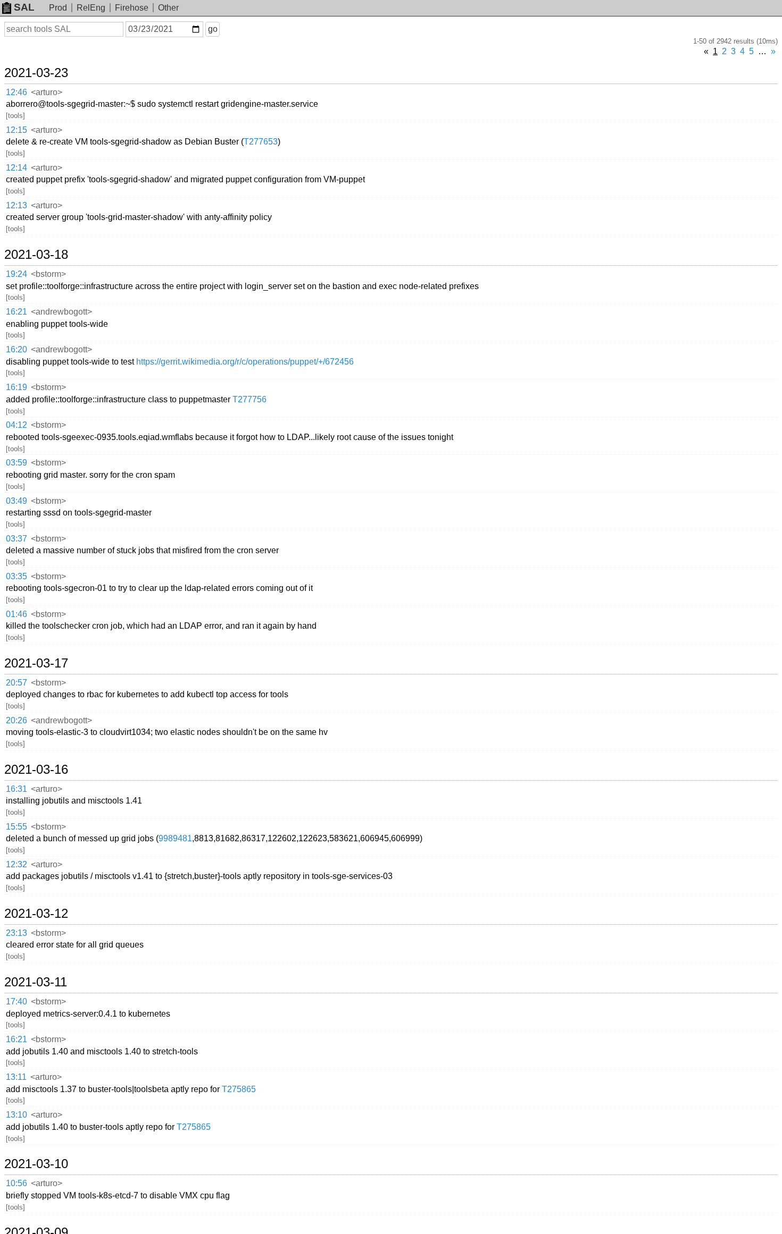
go (213, 28)
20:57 (16, 682)
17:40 (16, 1001)
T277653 (261, 141)
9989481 (175, 838)
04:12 (16, 424)
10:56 (16, 1183)
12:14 (16, 167)
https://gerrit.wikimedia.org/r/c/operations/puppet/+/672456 (245, 361)
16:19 (16, 387)
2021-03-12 (36, 913)
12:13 (16, 205)
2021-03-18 (36, 254)
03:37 (16, 538)
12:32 (16, 864)
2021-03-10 (36, 1164)
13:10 (16, 1114)
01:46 (16, 614)
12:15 (16, 129)
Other (168, 7)
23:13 (16, 932)
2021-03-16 (36, 769)
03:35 (16, 576)
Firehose (131, 7)
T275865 (239, 1089)
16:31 (16, 788)
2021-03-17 (36, 663)
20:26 (16, 720)
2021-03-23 (36, 73)
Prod (58, 7)
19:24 (16, 273)
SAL (24, 7)
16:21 (16, 311)
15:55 (16, 826)
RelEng (91, 7)
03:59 (16, 462)
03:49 (16, 500)
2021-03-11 (35, 982)
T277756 (249, 399)
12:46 (16, 92)
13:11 (16, 1076)
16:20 (16, 349)
